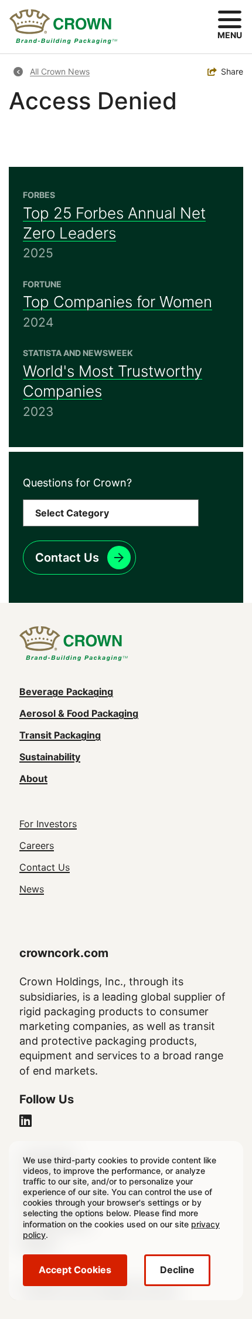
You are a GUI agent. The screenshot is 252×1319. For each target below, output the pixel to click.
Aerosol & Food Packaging (78, 713)
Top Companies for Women (117, 302)
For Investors (48, 824)
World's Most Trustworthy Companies (112, 381)
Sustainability (49, 757)
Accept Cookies (75, 1270)
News (31, 889)
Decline (177, 1270)
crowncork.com (63, 953)
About (33, 778)
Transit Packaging (60, 735)
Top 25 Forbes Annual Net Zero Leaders (114, 223)
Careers (36, 845)
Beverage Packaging (66, 691)
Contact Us (67, 558)
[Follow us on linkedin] (25, 1122)
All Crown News (60, 71)
